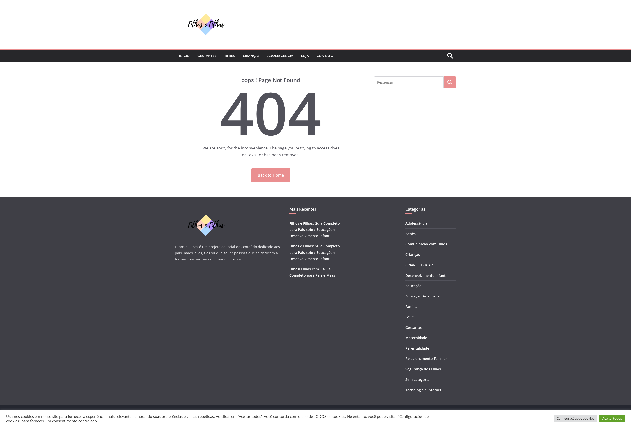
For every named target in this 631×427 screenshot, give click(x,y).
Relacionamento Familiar (426, 358)
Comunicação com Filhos (426, 244)
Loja (305, 55)
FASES (410, 317)
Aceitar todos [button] (612, 418)
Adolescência (280, 55)
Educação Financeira (422, 296)
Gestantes (207, 55)
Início (184, 55)
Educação (413, 285)
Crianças (251, 55)
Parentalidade (417, 348)
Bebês (230, 55)
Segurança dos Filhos (423, 369)
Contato (325, 55)
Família (411, 306)
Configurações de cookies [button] (575, 418)
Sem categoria (417, 379)
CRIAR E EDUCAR (419, 265)
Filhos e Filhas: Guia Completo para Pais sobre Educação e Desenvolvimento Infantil (314, 229)
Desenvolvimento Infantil (426, 275)
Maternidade (416, 337)
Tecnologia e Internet (423, 390)
